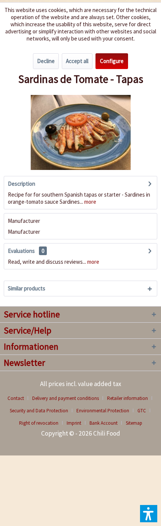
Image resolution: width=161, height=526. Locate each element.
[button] (148, 513)
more (89, 201)
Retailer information (127, 398)
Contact (15, 398)
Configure (112, 61)
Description (21, 183)
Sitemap (134, 423)
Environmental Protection (102, 410)
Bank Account (103, 423)
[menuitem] (18, 398)
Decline (46, 61)
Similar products (26, 288)
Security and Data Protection (39, 410)
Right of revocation (38, 423)
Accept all (77, 61)
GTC (141, 410)
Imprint (74, 423)
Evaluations (21, 250)
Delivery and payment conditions (65, 398)
